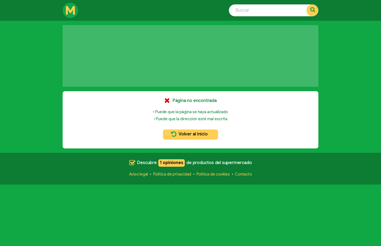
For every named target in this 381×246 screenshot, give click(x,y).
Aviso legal (138, 174)
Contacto (243, 174)
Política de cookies (213, 174)
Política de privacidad (172, 174)
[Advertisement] (190, 56)
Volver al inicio (193, 134)
